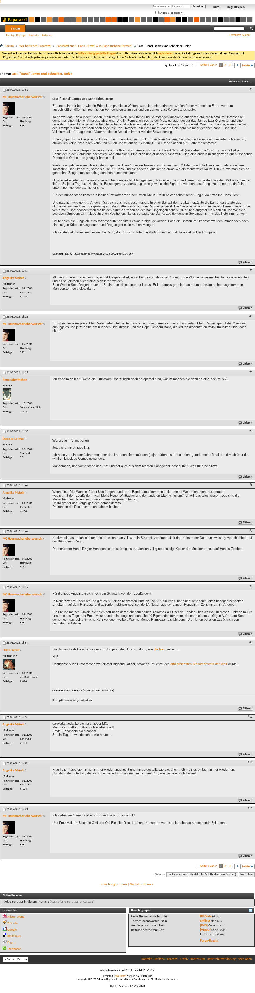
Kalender (34, 35)
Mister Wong (15, 916)
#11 (250, 762)
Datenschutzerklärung (221, 959)
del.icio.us (14, 936)
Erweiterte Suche (239, 34)
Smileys (205, 921)
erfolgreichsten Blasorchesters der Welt (198, 664)
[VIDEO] (205, 930)
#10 (250, 716)
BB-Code (206, 916)
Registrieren (236, 7)
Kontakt (146, 959)
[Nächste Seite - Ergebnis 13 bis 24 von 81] (237, 65)
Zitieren (247, 262)
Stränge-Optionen (239, 81)
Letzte (246, 65)
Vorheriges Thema (115, 884)
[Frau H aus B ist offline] (9, 664)
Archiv (184, 959)
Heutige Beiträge (16, 35)
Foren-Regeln (209, 940)
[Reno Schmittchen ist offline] (7, 394)
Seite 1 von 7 (208, 65)
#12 (250, 808)
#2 (250, 270)
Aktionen (47, 35)
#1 (250, 89)
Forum (15, 28)
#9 (250, 642)
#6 (250, 484)
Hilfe (216, 7)
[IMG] (204, 925)
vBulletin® (121, 976)
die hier (159, 649)
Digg (10, 942)
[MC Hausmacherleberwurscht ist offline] (9, 108)
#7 (250, 530)
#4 (250, 372)
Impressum (197, 959)
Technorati (14, 949)
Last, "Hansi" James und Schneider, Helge (42, 74)
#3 (250, 316)
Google (12, 929)
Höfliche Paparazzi (166, 959)
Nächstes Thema (140, 884)
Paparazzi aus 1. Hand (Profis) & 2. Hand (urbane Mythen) (94, 46)
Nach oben (246, 874)
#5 (250, 431)
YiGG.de (12, 923)
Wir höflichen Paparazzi (35, 46)
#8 (250, 586)
